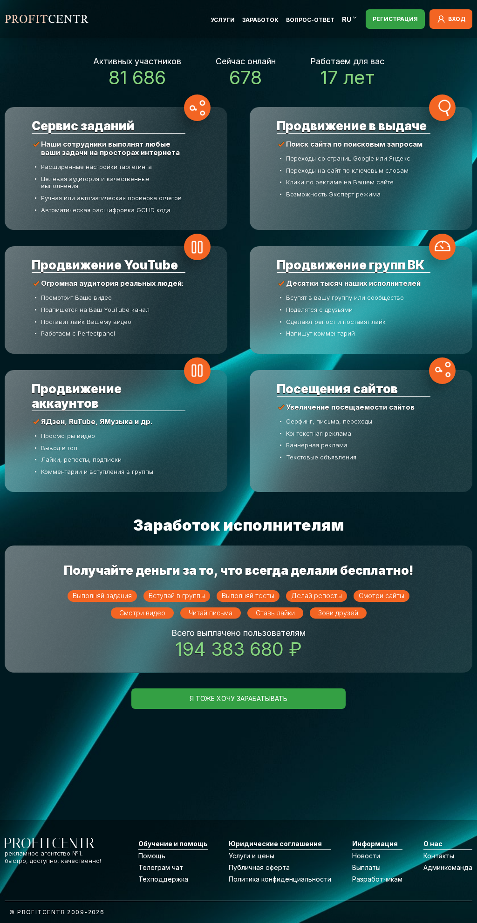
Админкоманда (447, 867)
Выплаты (366, 867)
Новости (366, 856)
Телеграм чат (160, 867)
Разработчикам (377, 879)
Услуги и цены (251, 856)
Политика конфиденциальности (280, 879)
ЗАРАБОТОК (260, 19)
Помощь (151, 856)
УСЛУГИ (223, 19)
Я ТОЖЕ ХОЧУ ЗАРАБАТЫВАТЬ (238, 698)
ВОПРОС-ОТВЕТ (310, 19)
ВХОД (456, 18)
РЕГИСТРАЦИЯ (395, 18)
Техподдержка (163, 879)
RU (346, 19)
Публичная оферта (259, 867)
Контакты (438, 856)
